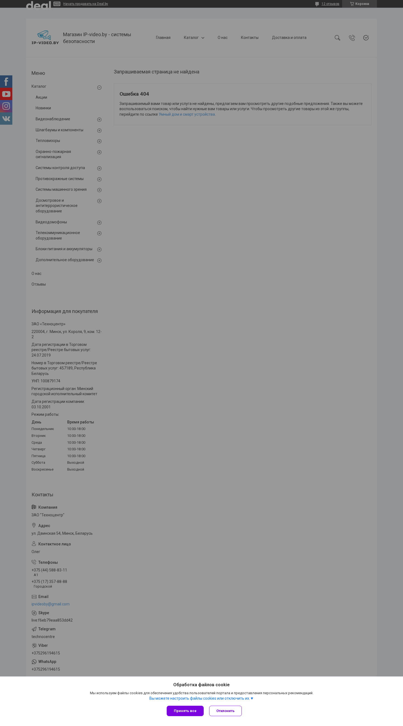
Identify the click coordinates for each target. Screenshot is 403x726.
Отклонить (225, 711)
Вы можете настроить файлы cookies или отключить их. (199, 698)
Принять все (185, 711)
